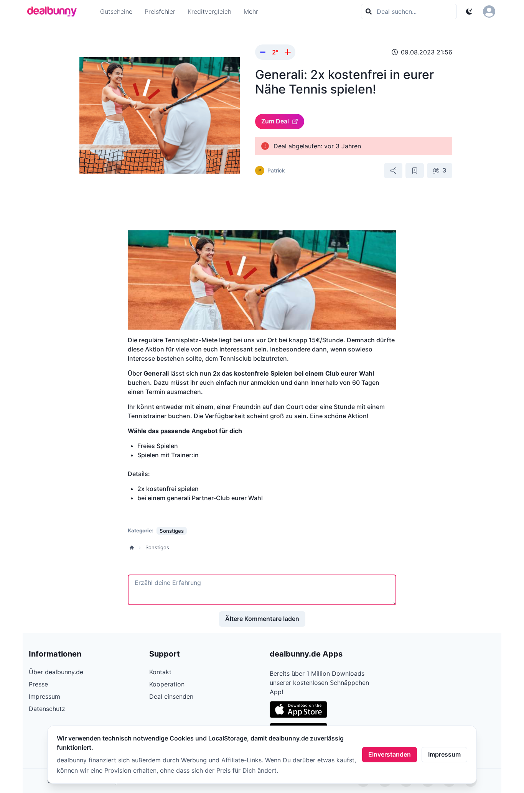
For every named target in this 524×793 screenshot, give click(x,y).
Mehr (251, 11)
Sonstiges (157, 547)
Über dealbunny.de (56, 672)
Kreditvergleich (209, 11)
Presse (38, 684)
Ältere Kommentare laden (262, 618)
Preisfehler (160, 11)
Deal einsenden (171, 696)
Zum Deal (275, 121)
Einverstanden (389, 754)
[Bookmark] (414, 170)
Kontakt (160, 672)
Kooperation (167, 684)
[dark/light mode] (469, 11)
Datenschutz (47, 709)
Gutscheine (116, 11)
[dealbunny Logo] (54, 11)
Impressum (444, 754)
